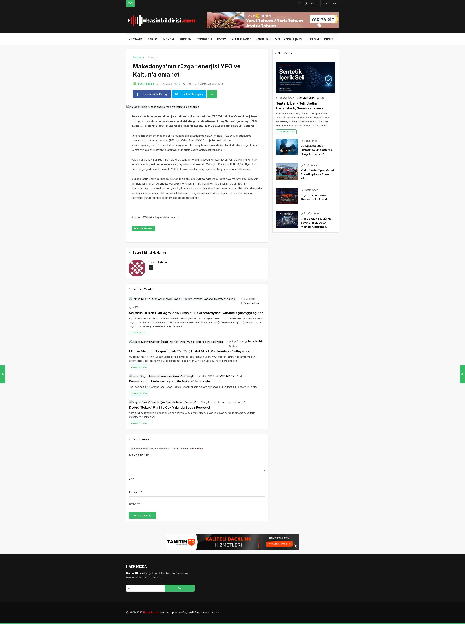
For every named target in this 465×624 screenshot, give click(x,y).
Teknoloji (204, 39)
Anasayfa (135, 39)
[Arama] (299, 3)
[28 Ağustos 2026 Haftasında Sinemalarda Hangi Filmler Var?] (287, 146)
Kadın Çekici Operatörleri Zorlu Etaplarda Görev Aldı (317, 174)
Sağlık (152, 39)
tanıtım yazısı (211, 612)
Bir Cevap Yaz (143, 228)
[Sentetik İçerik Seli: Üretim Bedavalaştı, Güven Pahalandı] (305, 77)
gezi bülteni (194, 612)
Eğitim (221, 39)
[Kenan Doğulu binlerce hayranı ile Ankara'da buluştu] (161, 375)
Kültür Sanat (241, 39)
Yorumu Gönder (142, 515)
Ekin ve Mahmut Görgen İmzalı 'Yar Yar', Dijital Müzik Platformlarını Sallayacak (189, 351)
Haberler (262, 39)
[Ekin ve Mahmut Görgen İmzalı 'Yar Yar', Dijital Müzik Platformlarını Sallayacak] (176, 341)
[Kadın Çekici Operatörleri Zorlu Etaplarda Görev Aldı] (287, 171)
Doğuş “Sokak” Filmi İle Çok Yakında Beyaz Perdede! (169, 407)
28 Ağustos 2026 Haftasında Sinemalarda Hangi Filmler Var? (316, 150)
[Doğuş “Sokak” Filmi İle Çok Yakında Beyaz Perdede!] (162, 402)
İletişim (313, 39)
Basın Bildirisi (146, 83)
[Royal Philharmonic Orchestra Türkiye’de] (287, 195)
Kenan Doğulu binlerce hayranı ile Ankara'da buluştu (169, 381)
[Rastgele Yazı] (130, 3)
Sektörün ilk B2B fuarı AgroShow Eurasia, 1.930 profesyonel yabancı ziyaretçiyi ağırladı (196, 313)
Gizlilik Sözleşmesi (288, 39)
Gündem (185, 39)
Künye (328, 39)
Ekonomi (168, 39)
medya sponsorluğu (173, 612)
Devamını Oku (139, 332)
